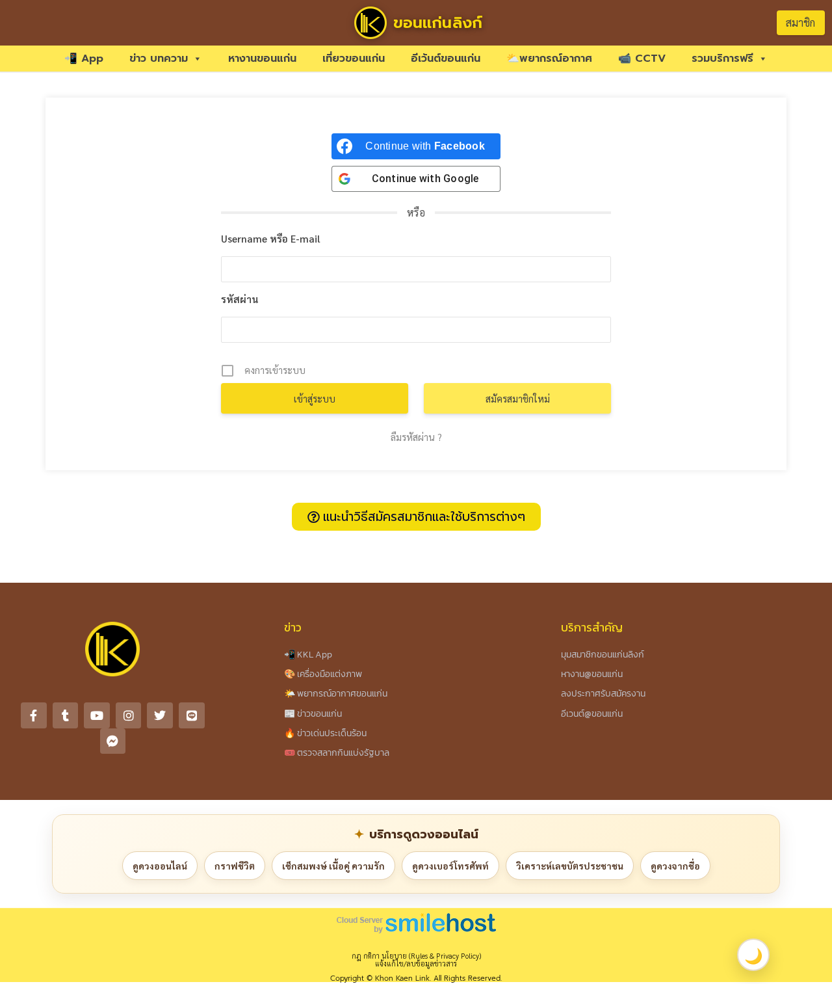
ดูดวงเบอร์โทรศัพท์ (450, 865)
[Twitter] (160, 715)
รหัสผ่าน (240, 299)
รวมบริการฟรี (722, 58)
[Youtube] (97, 715)
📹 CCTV (642, 58)
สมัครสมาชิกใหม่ (518, 398)
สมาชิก (800, 22)
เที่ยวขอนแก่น (353, 58)
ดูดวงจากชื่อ (675, 865)
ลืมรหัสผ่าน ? (416, 437)
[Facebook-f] (34, 715)
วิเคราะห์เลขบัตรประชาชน (569, 865)
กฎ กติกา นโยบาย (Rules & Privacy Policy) (416, 956)
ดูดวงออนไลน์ (160, 865)
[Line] (192, 715)
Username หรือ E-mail (270, 238)
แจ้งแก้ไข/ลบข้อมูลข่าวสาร (416, 963)
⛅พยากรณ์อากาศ (549, 58)
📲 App (83, 58)
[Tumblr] (66, 715)
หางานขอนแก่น (262, 58)
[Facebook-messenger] (113, 741)
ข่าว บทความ (158, 58)
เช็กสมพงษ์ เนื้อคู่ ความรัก (333, 865)
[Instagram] (129, 715)
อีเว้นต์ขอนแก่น (445, 58)
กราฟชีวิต (234, 865)
